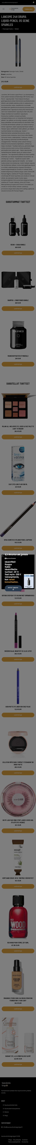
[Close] (3, 556)
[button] (13, 588)
